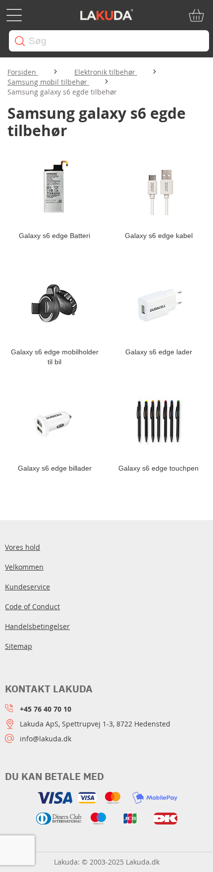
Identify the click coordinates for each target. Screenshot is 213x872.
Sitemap (18, 646)
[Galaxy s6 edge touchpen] (158, 421)
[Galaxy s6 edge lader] (158, 304)
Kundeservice (27, 586)
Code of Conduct (32, 606)
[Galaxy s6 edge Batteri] (54, 188)
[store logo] (106, 15)
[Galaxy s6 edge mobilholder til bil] (54, 304)
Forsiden (22, 72)
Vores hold (22, 547)
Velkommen (24, 567)
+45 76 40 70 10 (45, 709)
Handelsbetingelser (37, 626)
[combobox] (109, 40)
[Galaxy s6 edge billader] (54, 421)
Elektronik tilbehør (105, 72)
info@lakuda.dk (45, 738)
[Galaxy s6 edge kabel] (158, 188)
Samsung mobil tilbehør (48, 82)
